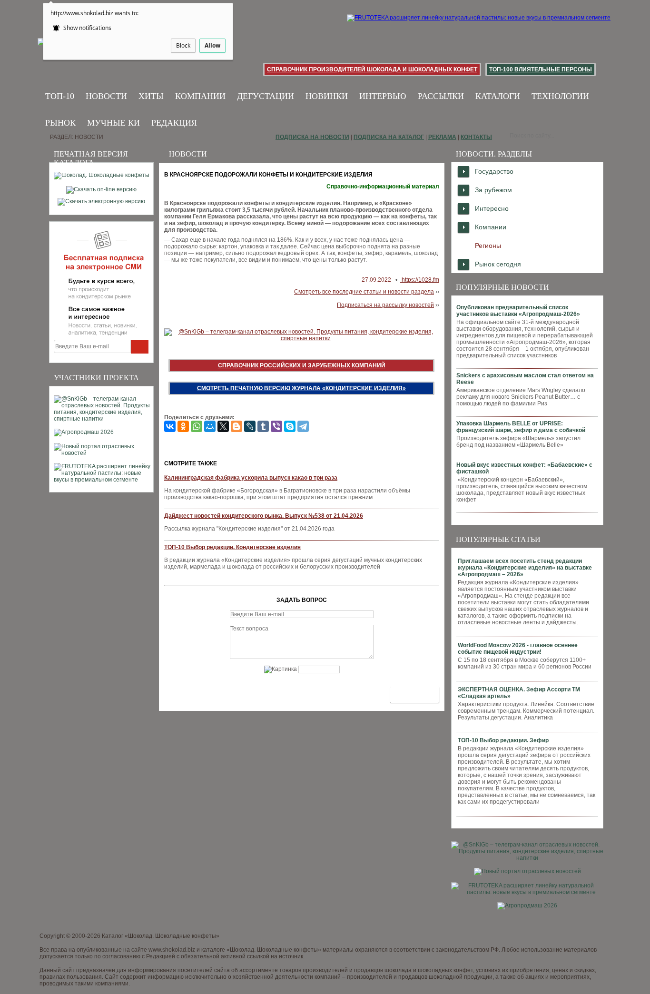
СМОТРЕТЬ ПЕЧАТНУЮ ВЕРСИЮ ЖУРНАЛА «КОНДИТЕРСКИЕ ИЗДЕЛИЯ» (301, 388)
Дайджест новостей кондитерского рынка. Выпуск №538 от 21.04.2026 (263, 515)
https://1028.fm (419, 279)
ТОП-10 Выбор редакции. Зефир (503, 740)
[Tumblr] (263, 426)
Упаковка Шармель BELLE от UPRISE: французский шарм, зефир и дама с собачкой (520, 426)
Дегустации (265, 96)
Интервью (382, 96)
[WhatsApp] (196, 426)
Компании (200, 96)
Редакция (174, 123)
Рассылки (441, 96)
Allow (212, 45)
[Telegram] (303, 426)
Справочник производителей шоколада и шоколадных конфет (372, 69)
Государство (494, 171)
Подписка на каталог (389, 137)
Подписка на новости (312, 137)
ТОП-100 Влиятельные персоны (540, 69)
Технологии (560, 96)
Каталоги (497, 96)
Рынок (60, 123)
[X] (223, 426)
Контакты (476, 137)
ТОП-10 (59, 96)
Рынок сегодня (498, 264)
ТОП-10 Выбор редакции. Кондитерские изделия (232, 547)
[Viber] (276, 426)
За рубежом (493, 190)
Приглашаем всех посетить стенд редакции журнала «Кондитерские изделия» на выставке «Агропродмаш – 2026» (525, 568)
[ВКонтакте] (170, 426)
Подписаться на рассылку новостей (385, 305)
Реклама (442, 137)
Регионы (488, 245)
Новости (106, 96)
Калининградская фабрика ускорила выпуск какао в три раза (250, 477)
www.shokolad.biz (171, 949)
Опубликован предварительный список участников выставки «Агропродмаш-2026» (518, 310)
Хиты (151, 96)
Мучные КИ (113, 123)
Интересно (492, 208)
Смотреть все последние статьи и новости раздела (364, 291)
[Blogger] (236, 426)
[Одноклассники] (183, 426)
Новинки (326, 96)
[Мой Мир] (210, 426)
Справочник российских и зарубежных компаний (301, 365)
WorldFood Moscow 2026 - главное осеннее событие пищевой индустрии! (518, 648)
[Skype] (289, 426)
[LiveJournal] (250, 426)
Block (183, 45)
